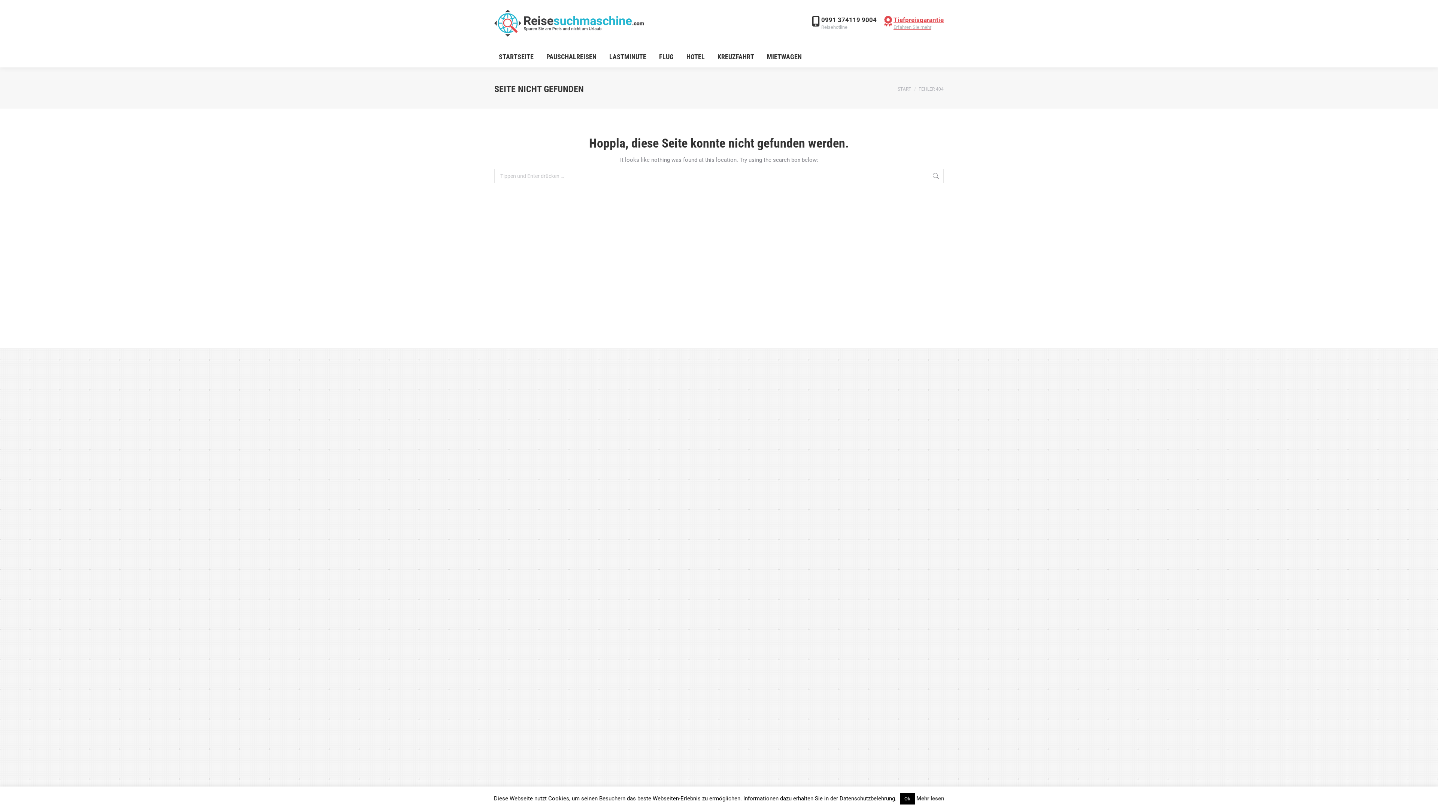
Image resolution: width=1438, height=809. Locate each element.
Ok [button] (907, 799)
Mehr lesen (930, 798)
